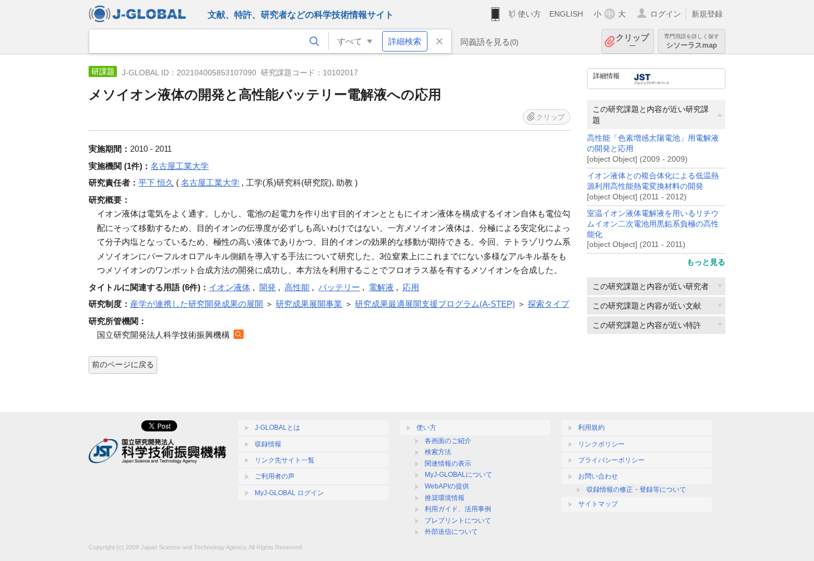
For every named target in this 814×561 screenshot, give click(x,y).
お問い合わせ (598, 476)
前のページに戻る (123, 364)
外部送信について (451, 532)
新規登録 (707, 13)
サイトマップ (598, 504)
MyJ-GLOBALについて (458, 474)
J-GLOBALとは (277, 427)
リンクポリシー (601, 444)
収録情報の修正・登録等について (636, 489)
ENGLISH (566, 13)
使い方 (529, 13)
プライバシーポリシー (611, 460)
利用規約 (591, 427)
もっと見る (706, 262)
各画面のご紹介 (448, 441)
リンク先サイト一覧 (285, 460)
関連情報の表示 (448, 463)
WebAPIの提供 (447, 486)
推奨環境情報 (445, 498)
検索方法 (438, 452)
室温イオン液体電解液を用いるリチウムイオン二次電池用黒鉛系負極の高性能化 (653, 224)
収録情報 (268, 444)
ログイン (665, 13)
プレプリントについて (458, 520)
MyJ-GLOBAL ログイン (289, 493)
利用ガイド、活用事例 (458, 509)
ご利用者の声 (275, 476)
